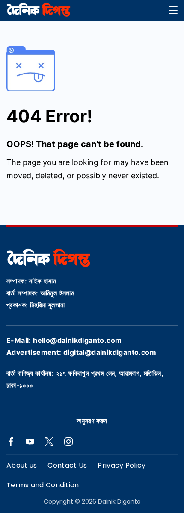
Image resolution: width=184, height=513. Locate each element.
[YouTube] (30, 441)
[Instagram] (68, 441)
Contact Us (67, 465)
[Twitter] (49, 441)
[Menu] (173, 10)
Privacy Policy (121, 465)
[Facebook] (10, 441)
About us (21, 465)
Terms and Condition (42, 485)
